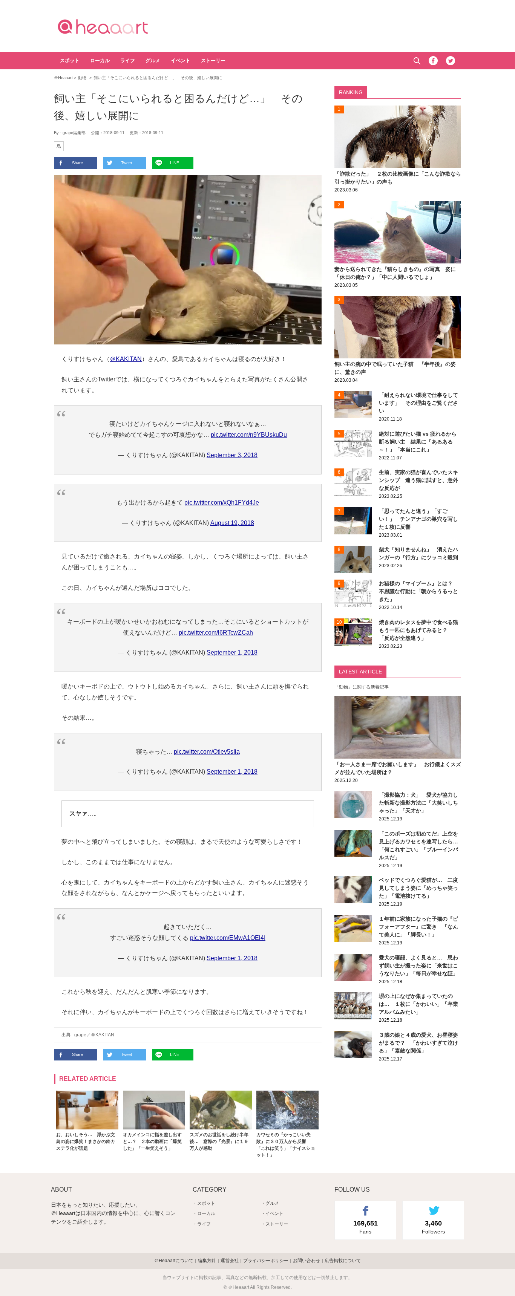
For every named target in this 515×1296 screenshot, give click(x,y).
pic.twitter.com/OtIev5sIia (207, 751)
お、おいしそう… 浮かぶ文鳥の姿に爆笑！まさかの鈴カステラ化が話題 (85, 1141)
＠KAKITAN (126, 359)
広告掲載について (343, 1260)
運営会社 (230, 1260)
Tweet (126, 163)
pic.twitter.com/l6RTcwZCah (216, 632)
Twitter (450, 60)
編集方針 (207, 1260)
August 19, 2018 (232, 523)
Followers (433, 1227)
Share (77, 163)
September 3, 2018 (232, 455)
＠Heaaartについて (173, 1260)
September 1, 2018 (232, 652)
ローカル (100, 60)
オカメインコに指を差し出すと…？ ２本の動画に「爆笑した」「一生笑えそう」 (152, 1141)
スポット (70, 60)
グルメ (153, 60)
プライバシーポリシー (265, 1260)
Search (416, 60)
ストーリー (213, 60)
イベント (180, 60)
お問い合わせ (306, 1260)
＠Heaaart (116, 26)
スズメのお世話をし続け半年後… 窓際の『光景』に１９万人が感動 (219, 1141)
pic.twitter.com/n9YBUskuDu (249, 434)
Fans (365, 1227)
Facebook (433, 60)
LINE (174, 163)
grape (80, 1034)
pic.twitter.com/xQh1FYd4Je (221, 502)
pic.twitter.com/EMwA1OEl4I (227, 938)
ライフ (127, 60)
